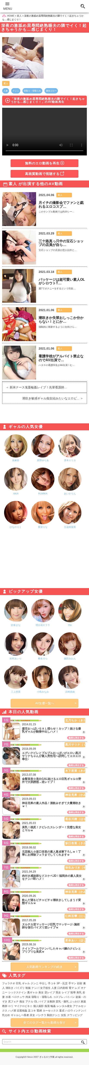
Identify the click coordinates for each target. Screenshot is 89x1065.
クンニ (16, 91)
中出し (43, 983)
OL (36, 1001)
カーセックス (50, 1010)
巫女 (32, 1015)
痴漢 (47, 1006)
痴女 (22, 1001)
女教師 (51, 1001)
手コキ (52, 983)
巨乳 (18, 983)
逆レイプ (49, 992)
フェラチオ (8, 983)
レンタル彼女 (64, 1006)
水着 (8, 997)
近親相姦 (22, 1010)
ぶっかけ (75, 1001)
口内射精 (62, 987)
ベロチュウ (18, 997)
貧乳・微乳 (62, 1001)
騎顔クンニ (53, 1015)
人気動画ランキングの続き (44, 966)
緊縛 (39, 1010)
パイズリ (19, 987)
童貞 (61, 1010)
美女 (41, 992)
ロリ (10, 1006)
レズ (77, 987)
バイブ (42, 1001)
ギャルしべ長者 (20, 1015)
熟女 (58, 992)
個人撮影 (38, 1006)
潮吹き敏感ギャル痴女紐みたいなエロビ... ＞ (54, 398)
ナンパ (35, 987)
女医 (63, 1015)
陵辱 (73, 992)
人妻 (5, 91)
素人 (5, 83)
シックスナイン (17, 992)
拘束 (28, 997)
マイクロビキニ (23, 1006)
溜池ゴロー (51, 91)
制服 (28, 987)
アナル (29, 1001)
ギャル (26, 983)
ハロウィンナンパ (75, 1010)
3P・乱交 (62, 983)
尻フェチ (13, 1001)
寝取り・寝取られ (32, 91)
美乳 (79, 992)
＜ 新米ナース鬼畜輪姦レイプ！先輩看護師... (34, 387)
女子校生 (45, 987)
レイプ (66, 992)
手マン (72, 983)
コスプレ (58, 997)
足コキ (32, 1010)
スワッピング (75, 1015)
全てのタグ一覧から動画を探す (44, 1022)
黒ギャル (32, 992)
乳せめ (6, 1015)
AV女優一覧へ (44, 703)
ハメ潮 (12, 1010)
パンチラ (41, 1015)
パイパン (69, 997)
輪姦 (53, 1006)
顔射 (79, 983)
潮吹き (9, 987)
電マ (71, 987)
